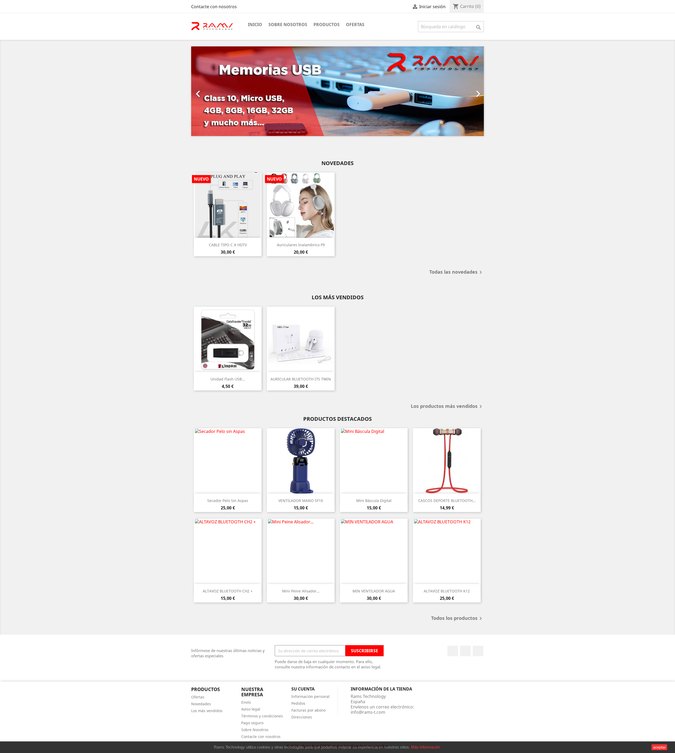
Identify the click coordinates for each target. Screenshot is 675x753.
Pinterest (465, 651)
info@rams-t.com (368, 712)
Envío (246, 702)
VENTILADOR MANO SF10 (300, 500)
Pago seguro (252, 722)
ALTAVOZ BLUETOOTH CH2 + (228, 590)
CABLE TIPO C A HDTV (228, 244)
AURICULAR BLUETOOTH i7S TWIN (301, 379)
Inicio (255, 24)
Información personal (310, 696)
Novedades (201, 703)
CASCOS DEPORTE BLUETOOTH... (447, 500)
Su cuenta (303, 689)
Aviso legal (250, 709)
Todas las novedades (456, 272)
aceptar (659, 747)
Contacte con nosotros (214, 6)
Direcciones (301, 717)
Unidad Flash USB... (227, 379)
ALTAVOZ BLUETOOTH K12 (447, 590)
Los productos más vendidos (447, 406)
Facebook (452, 651)
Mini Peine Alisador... (301, 590)
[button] (213, 91)
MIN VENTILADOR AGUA (374, 590)
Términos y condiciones (262, 715)
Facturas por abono (308, 710)
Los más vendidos (207, 710)
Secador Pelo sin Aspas (227, 500)
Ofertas (355, 24)
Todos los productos (457, 618)
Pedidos (298, 703)
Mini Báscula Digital (374, 500)
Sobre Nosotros (287, 24)
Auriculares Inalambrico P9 (301, 244)
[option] (337, 91)
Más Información (425, 747)
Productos (327, 24)
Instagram (478, 651)
